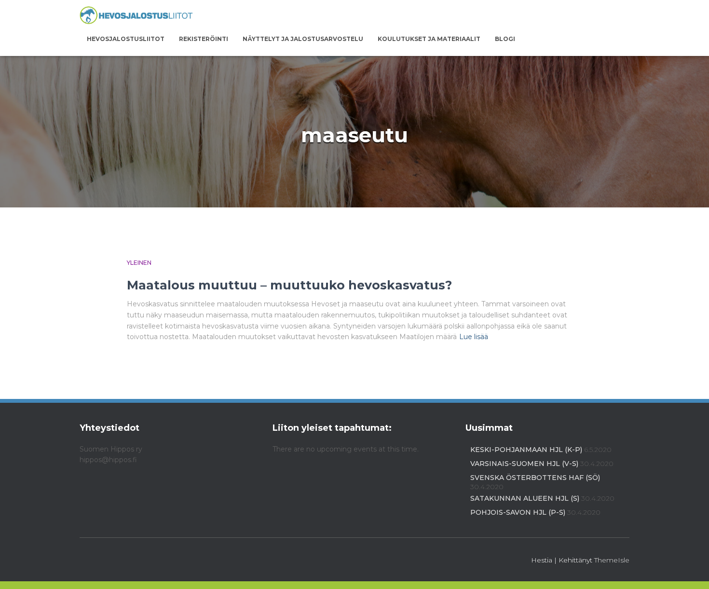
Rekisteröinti (203, 38)
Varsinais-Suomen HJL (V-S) (524, 463)
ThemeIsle (611, 560)
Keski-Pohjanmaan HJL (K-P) (526, 449)
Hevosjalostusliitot (125, 38)
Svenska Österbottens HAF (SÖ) (535, 477)
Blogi (505, 38)
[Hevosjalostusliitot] (136, 16)
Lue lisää (473, 336)
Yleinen (139, 262)
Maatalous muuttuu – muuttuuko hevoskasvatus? (289, 285)
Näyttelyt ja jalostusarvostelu (303, 38)
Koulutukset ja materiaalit (429, 38)
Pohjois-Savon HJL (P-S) (517, 512)
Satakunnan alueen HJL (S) (524, 498)
